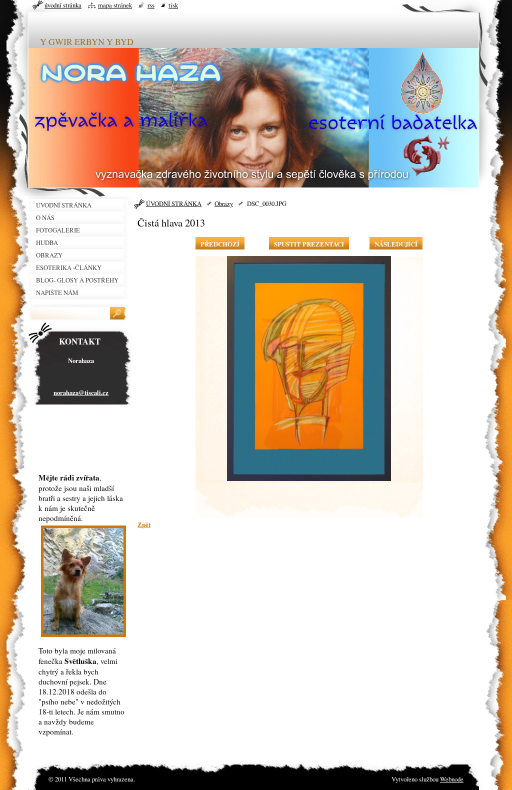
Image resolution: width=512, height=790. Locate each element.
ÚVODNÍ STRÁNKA (174, 203)
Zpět (144, 524)
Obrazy (223, 203)
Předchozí (220, 244)
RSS (151, 5)
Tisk (173, 5)
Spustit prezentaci (309, 244)
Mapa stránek (115, 5)
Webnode (452, 779)
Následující (396, 244)
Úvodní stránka (63, 5)
